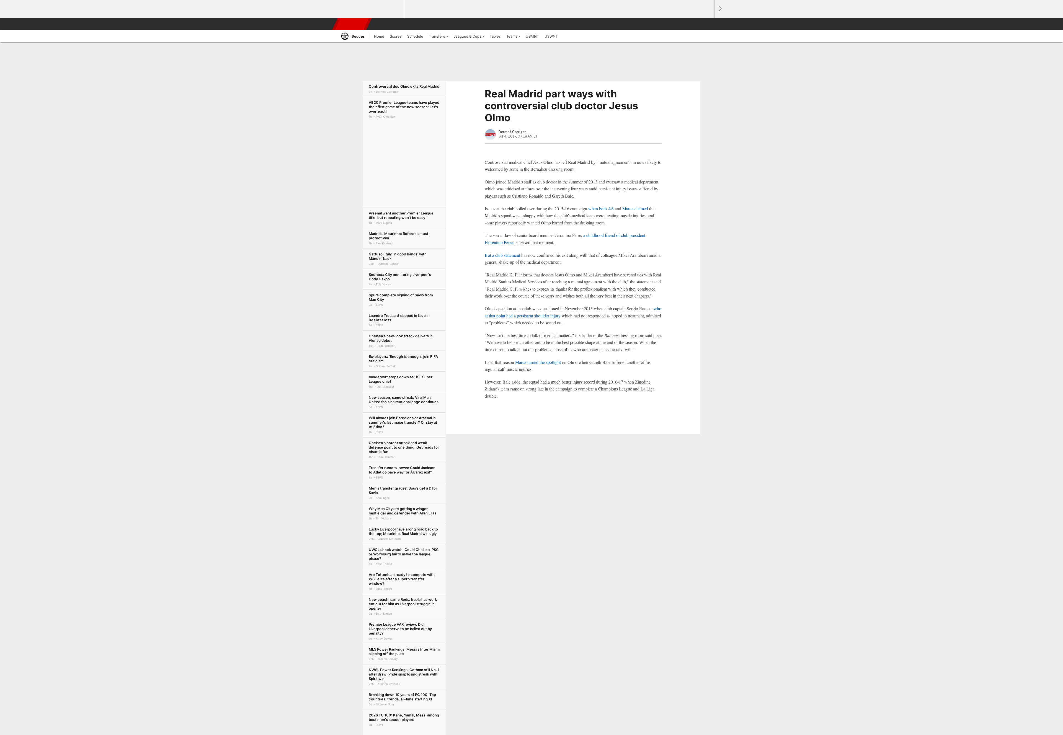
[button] (707, 24)
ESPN (352, 24)
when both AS (601, 208)
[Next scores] (719, 9)
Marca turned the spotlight (538, 362)
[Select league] (354, 9)
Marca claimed (634, 208)
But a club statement (502, 255)
